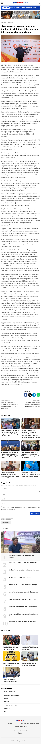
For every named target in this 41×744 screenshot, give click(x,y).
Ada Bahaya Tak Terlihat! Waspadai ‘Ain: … (29, 648)
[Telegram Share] (34, 395)
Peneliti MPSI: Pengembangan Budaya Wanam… (21, 556)
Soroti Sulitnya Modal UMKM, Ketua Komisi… (28, 664)
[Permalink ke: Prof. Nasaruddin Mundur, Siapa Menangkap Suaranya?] (11, 640)
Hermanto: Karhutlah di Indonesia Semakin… (23, 607)
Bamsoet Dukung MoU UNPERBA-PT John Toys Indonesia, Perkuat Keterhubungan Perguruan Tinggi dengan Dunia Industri (30, 433)
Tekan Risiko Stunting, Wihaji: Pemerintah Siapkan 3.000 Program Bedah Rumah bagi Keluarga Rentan (10, 432)
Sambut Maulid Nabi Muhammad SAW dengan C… (23, 615)
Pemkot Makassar (9, 692)
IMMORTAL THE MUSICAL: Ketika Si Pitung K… (23, 585)
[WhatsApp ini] (38, 395)
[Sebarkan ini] (25, 395)
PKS (5, 711)
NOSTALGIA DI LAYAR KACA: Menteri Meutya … (24, 563)
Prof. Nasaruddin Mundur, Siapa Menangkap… (11, 648)
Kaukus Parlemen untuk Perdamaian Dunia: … (24, 570)
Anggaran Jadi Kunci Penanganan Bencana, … (11, 680)
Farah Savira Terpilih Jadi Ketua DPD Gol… (11, 664)
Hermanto (7, 708)
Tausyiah (23, 646)
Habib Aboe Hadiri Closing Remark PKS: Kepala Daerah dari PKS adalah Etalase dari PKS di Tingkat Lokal (10, 404)
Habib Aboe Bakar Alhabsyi (12, 695)
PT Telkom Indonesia (10, 705)
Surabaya (6, 702)
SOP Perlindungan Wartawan (30, 723)
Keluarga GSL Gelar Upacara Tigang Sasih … (23, 621)
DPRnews (23, 662)
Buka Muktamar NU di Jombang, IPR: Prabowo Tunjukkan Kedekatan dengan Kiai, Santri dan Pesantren (10, 475)
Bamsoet (6, 698)
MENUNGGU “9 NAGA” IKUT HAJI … (20, 577)
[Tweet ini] (30, 395)
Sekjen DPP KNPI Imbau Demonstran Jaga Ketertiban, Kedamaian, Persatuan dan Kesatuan (30, 475)
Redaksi (10, 723)
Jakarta (5, 662)
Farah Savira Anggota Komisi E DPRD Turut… (23, 599)
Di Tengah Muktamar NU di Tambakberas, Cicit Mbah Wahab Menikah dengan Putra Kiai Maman (30, 455)
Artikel (5, 646)
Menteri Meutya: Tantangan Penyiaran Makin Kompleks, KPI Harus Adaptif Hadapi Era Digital (10, 455)
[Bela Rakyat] (20, 2)
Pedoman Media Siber (20, 726)
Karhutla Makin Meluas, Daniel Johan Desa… (23, 592)
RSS (21, 733)
